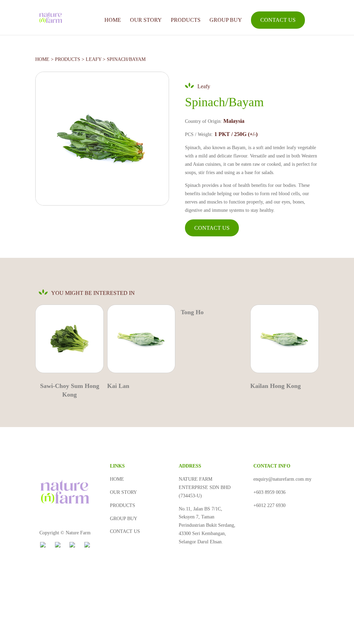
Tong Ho (192, 312)
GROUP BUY (225, 20)
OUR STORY (146, 20)
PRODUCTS (186, 20)
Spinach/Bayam (126, 59)
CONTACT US (278, 20)
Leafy (93, 59)
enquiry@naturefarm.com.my (282, 479)
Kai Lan (118, 385)
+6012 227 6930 (269, 505)
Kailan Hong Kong (275, 385)
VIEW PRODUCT (68, 341)
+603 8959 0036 (269, 492)
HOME (112, 20)
